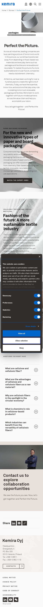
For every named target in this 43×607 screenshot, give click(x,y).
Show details (30, 326)
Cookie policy (9, 582)
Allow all (21, 333)
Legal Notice (9, 577)
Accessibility (9, 595)
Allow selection (21, 341)
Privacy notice (10, 586)
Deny (21, 348)
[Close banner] (39, 256)
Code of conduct (11, 590)
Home (4, 10)
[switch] (37, 303)
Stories (11, 10)
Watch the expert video (18, 180)
